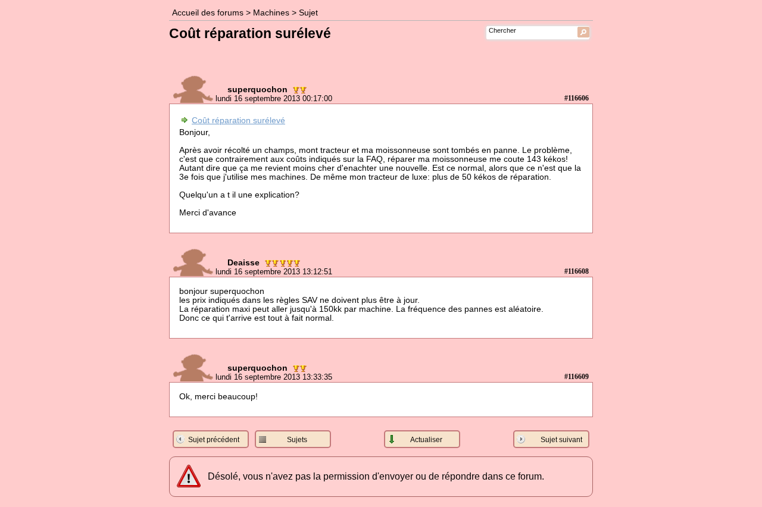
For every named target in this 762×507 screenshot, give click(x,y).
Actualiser (426, 440)
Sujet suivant (561, 440)
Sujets (297, 440)
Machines (271, 12)
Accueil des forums (207, 12)
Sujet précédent (213, 440)
